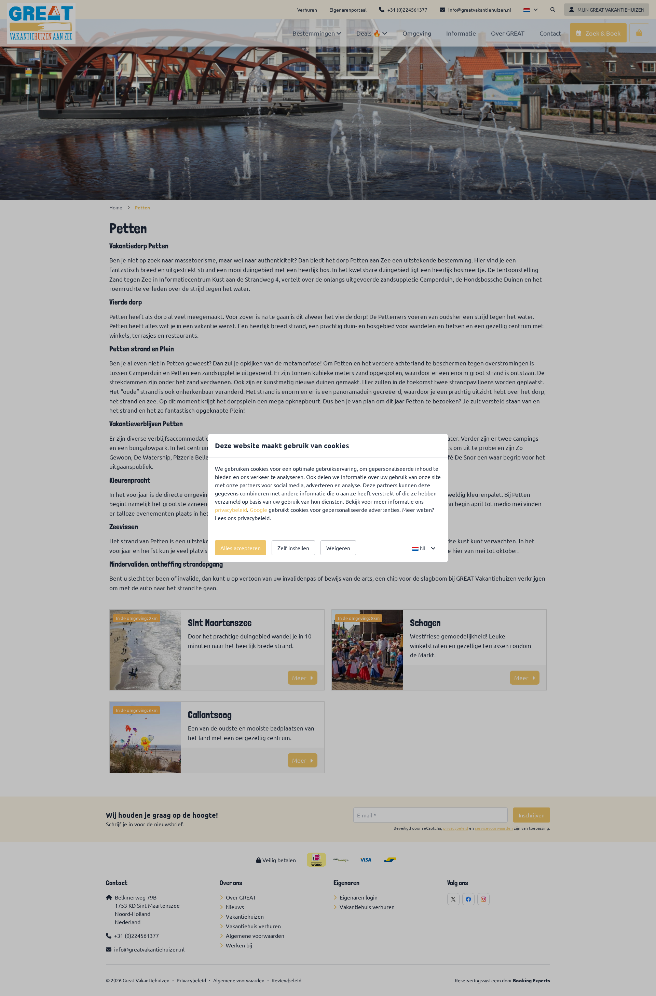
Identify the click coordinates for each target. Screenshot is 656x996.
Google (258, 509)
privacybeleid (231, 509)
